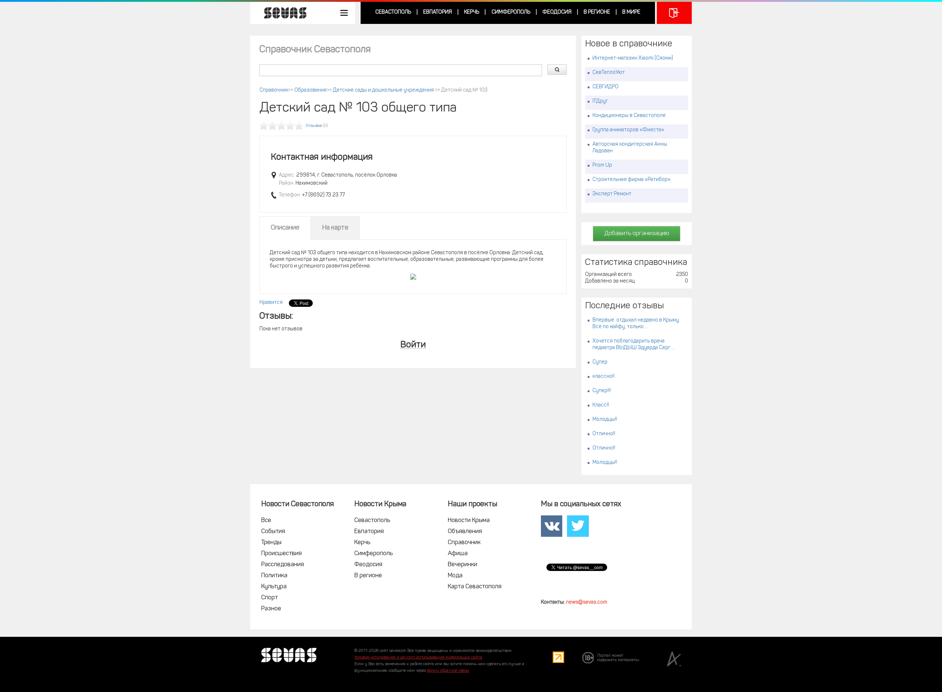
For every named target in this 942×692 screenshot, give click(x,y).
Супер (600, 362)
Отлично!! (603, 434)
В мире (631, 12)
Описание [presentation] (285, 228)
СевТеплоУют (608, 72)
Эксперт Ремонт (611, 194)
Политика (274, 576)
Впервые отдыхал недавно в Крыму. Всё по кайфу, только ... (636, 323)
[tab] (285, 228)
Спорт (269, 598)
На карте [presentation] (335, 228)
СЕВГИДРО (605, 87)
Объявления (465, 532)
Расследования (282, 565)
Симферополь (511, 12)
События (273, 532)
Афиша (458, 554)
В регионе (597, 12)
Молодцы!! (604, 419)
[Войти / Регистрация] (674, 13)
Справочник (273, 90)
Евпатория (437, 12)
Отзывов (314, 126)
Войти (413, 345)
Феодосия (556, 12)
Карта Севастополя (475, 587)
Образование (310, 90)
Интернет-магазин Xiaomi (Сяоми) (632, 58)
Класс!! (600, 405)
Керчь (471, 12)
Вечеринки (462, 565)
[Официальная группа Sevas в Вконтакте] (551, 526)
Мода (455, 576)
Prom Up (602, 165)
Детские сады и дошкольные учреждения (384, 90)
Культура (274, 587)
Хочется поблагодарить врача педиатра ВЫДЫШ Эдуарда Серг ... (633, 344)
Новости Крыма (469, 521)
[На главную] (281, 13)
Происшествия (281, 554)
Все (266, 521)
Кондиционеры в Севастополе (629, 115)
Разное (271, 609)
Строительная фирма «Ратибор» (631, 179)
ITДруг (600, 101)
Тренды (271, 543)
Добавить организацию (636, 234)
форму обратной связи (448, 671)
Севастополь (393, 12)
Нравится (271, 302)
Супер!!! (601, 391)
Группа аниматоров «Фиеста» (628, 130)
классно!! (603, 376)
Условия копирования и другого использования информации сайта (418, 658)
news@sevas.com (586, 602)
